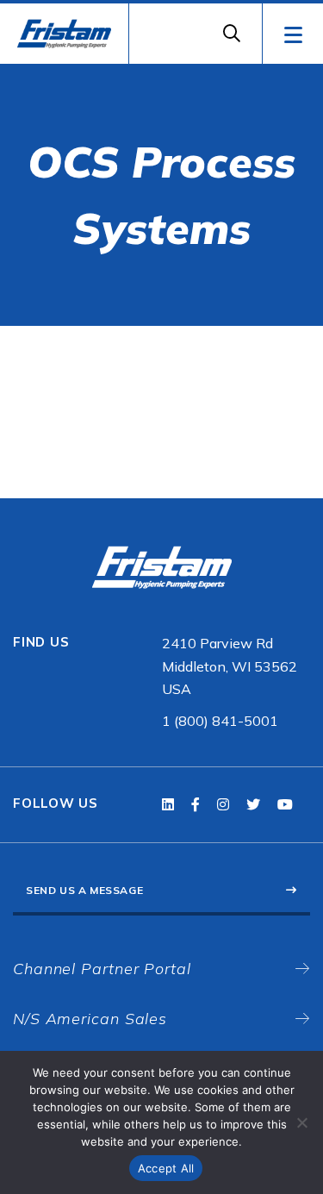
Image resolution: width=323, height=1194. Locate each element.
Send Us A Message (84, 890)
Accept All (166, 1168)
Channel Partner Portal (102, 968)
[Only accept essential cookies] (301, 1122)
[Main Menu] (292, 33)
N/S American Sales (90, 1018)
